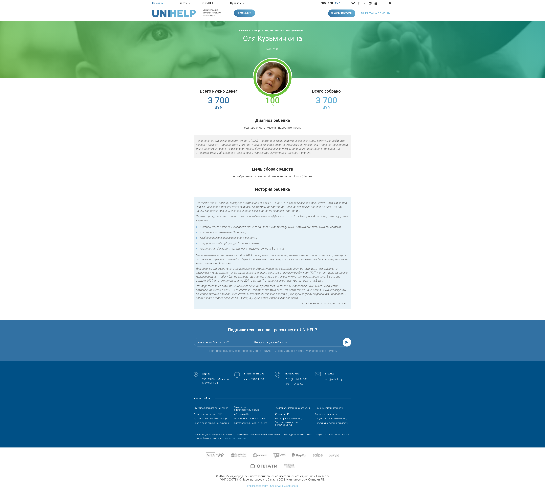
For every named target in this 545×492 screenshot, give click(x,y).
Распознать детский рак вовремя (292, 408)
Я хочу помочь (342, 13)
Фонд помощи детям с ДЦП (208, 414)
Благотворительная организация (211, 408)
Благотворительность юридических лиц (286, 423)
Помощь (157, 3)
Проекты (235, 3)
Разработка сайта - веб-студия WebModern (272, 485)
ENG (323, 3)
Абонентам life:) (242, 414)
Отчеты (182, 3)
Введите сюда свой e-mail (271, 342)
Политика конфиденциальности (331, 423)
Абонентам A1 (282, 414)
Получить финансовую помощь (331, 418)
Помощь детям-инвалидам (329, 408)
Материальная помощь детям (249, 418)
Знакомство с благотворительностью (246, 408)
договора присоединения (235, 438)
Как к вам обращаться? (213, 342)
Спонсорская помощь (326, 414)
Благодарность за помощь (289, 418)
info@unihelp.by (333, 379)
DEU (330, 3)
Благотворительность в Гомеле (250, 423)
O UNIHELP (208, 3)
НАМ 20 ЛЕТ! (244, 13)
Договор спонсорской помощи (210, 418)
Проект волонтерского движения (211, 423)
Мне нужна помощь (375, 13)
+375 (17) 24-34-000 (296, 379)
